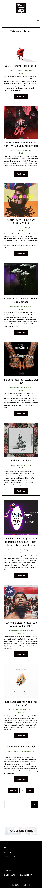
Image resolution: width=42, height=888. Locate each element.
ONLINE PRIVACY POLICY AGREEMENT (18, 875)
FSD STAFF (7, 852)
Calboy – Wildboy (21, 460)
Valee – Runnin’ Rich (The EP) (21, 66)
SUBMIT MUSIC (9, 857)
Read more (21, 96)
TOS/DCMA (8, 870)
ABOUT (6, 847)
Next (30, 790)
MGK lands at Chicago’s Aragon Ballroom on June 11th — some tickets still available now (21, 541)
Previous (13, 790)
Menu (38, 20)
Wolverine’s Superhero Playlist (21, 746)
